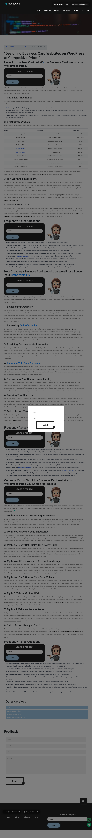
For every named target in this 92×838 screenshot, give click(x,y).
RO (88, 10)
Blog (76, 10)
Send (45, 425)
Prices (56, 10)
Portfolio (66, 10)
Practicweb (13, 3)
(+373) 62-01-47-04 (61, 4)
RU (82, 10)
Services (47, 10)
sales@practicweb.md (80, 4)
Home (38, 10)
